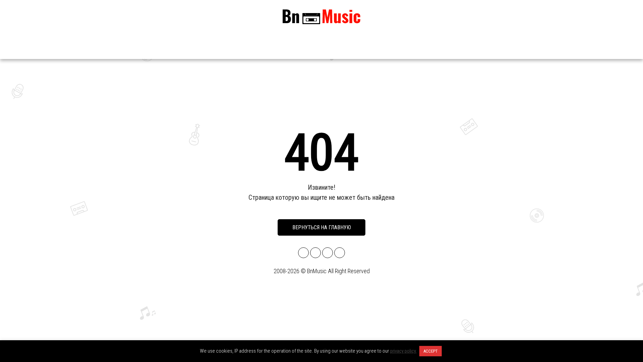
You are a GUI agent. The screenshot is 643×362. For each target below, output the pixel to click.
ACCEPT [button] (430, 351)
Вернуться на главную (321, 227)
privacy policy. (403, 351)
